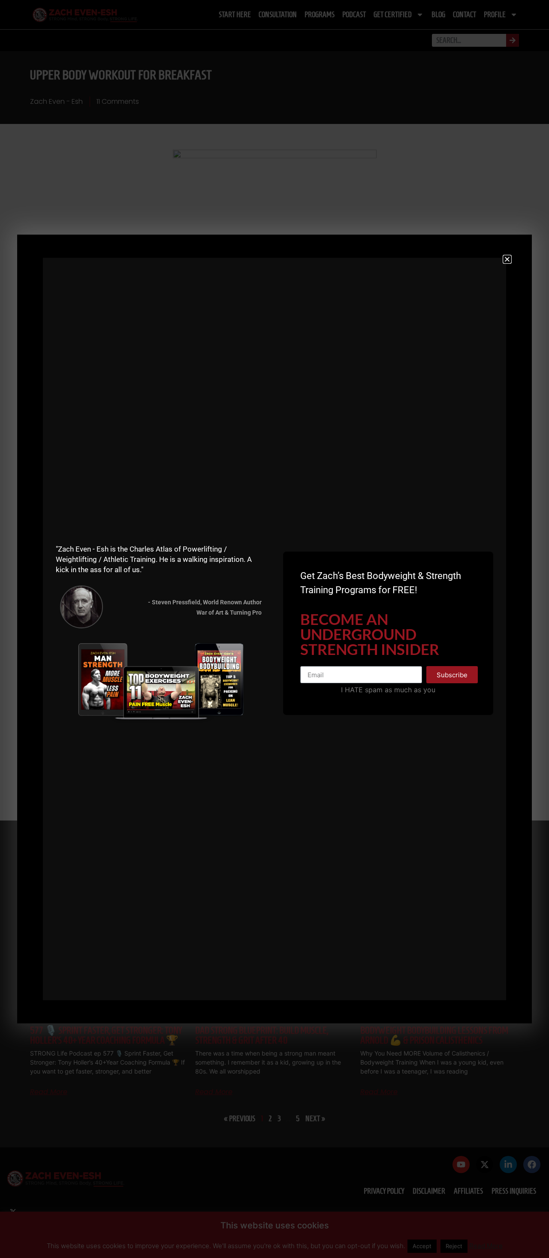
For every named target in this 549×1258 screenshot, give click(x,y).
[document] (274, 629)
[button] (507, 259)
